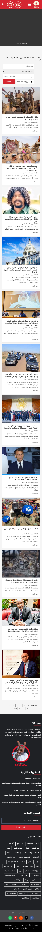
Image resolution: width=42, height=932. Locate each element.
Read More (35, 131)
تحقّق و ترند (35, 875)
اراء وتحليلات (17, 852)
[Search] (2, 4)
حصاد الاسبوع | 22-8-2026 (33, 778)
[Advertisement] (21, 21)
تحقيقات (6, 871)
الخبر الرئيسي (11, 857)
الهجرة (14, 871)
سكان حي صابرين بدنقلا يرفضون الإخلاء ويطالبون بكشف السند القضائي (21, 784)
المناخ (27, 871)
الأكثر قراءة (36, 857)
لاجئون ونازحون (27, 889)
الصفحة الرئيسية (13, 862)
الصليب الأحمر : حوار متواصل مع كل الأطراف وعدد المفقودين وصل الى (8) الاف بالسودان (22, 168)
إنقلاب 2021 (28, 852)
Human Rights (33, 843)
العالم (37, 866)
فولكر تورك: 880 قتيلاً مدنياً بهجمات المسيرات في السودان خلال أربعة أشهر (22, 681)
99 (19, 708)
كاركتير (37, 889)
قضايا (6, 884)
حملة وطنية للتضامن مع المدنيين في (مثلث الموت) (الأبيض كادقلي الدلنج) (23, 630)
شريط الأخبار (18, 880)
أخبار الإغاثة (35, 848)
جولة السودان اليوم (10, 875)
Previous (34, 705)
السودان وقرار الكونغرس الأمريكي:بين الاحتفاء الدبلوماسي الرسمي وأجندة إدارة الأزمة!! (21, 270)
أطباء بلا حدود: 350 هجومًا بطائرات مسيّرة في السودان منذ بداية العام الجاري (21, 581)
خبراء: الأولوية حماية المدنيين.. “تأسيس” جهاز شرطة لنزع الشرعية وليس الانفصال (21, 375)
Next (15, 708)
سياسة (27, 880)
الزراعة (37, 862)
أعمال (27, 848)
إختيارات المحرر (18, 848)
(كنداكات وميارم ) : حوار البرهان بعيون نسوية (27, 790)
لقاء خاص (16, 889)
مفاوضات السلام (34, 893)
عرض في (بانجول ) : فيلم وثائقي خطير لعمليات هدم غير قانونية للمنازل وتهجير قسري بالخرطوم (21, 323)
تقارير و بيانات (24, 875)
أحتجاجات (11, 843)
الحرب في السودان (24, 857)
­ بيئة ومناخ (20, 843)
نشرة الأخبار (35, 898)
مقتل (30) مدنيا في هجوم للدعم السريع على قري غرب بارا (21, 118)
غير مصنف (25, 884)
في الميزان (15, 884)
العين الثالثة (35, 871)
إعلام (8, 848)
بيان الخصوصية (25, 912)
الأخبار (8, 852)
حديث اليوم (35, 880)
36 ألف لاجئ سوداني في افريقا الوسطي (21, 528)
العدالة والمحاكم (28, 866)
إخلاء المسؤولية (14, 912)
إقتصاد (37, 852)
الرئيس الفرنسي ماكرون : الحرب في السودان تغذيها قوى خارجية (23, 478)
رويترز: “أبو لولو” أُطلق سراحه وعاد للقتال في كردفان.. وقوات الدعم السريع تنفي (21, 219)
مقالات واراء (22, 893)
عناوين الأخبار (35, 884)
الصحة (23, 862)
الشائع (30, 862)
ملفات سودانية (11, 893)
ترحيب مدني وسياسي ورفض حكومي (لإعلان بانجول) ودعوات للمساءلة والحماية (21, 427)
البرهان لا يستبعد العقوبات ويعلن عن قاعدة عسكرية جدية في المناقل (21, 803)
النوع (20, 871)
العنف (17, 866)
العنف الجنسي (8, 866)
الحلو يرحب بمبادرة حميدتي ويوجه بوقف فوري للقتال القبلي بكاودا (22, 796)
